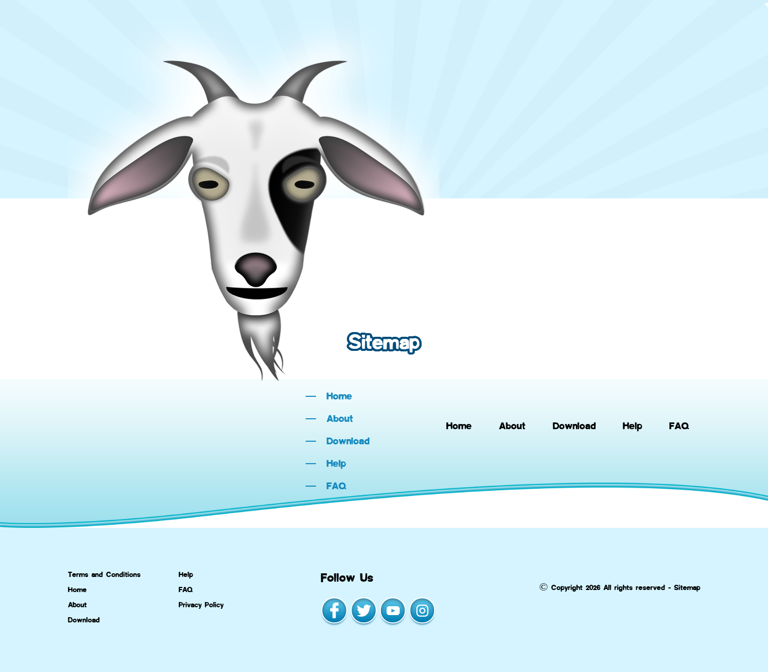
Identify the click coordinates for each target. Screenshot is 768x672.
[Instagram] (422, 623)
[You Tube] (392, 623)
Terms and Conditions (104, 574)
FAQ (679, 425)
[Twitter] (363, 623)
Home (459, 425)
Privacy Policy (201, 604)
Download (574, 425)
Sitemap (687, 587)
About (512, 425)
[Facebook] (334, 623)
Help (632, 425)
